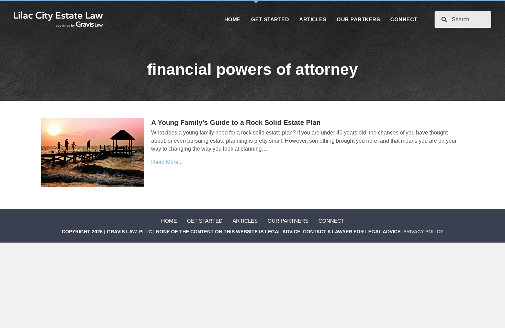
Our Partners (288, 221)
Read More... (166, 162)
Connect (331, 221)
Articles (245, 221)
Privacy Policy (423, 231)
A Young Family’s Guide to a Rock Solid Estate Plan (236, 122)
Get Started (205, 221)
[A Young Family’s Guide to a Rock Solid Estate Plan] (92, 152)
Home (169, 221)
